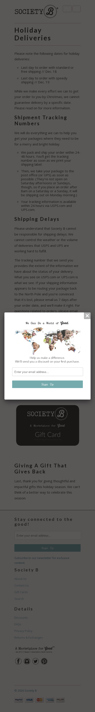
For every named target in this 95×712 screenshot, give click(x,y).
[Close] (87, 315)
